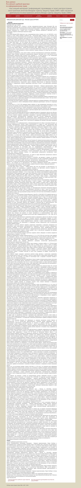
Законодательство (28, 15)
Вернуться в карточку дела (67, 23)
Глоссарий (65, 15)
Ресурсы (72, 15)
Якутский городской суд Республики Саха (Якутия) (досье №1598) (42, 480)
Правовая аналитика (49, 16)
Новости (9, 15)
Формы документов (38, 16)
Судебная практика (18, 16)
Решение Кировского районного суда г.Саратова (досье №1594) (19, 480)
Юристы (58, 15)
